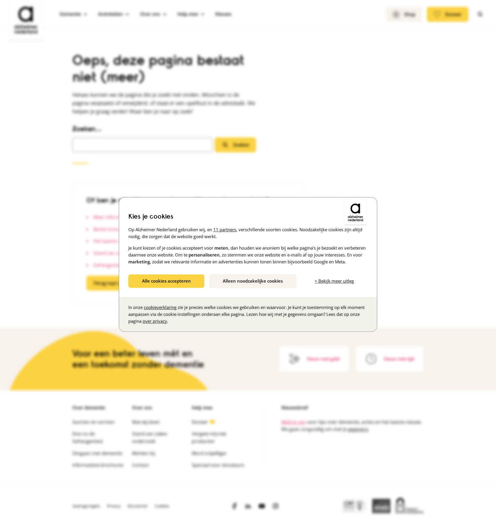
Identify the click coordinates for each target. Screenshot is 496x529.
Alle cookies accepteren (166, 281)
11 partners (224, 229)
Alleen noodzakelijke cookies (253, 281)
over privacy (155, 321)
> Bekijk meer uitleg (334, 281)
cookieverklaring (160, 307)
